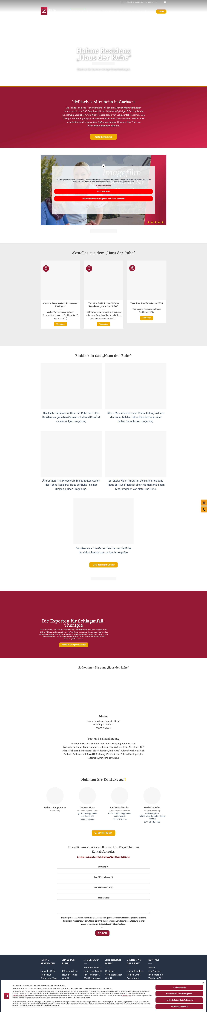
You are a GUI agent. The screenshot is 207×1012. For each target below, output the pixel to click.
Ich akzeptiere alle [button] (179, 987)
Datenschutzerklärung (19, 996)
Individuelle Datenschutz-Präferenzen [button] (179, 1000)
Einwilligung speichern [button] (179, 1006)
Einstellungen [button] (126, 996)
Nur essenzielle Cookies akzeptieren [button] (179, 994)
